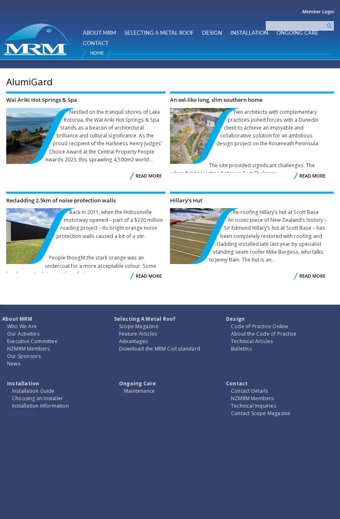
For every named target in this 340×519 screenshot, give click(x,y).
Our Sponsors (24, 356)
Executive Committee (32, 341)
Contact (96, 43)
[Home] (38, 35)
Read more (149, 176)
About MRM (99, 33)
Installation (249, 33)
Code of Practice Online (260, 326)
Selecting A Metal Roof (159, 33)
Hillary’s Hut (186, 200)
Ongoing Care (297, 33)
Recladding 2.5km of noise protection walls (61, 200)
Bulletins (241, 348)
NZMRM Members (28, 348)
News (13, 363)
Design (212, 33)
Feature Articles (138, 333)
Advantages (133, 341)
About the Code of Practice (263, 333)
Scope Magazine (138, 326)
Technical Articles (252, 341)
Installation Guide (33, 390)
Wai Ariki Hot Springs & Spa (41, 99)
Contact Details (249, 390)
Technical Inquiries (253, 405)
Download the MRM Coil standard (159, 348)
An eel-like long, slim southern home (216, 99)
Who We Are (22, 326)
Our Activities (23, 333)
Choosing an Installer (37, 398)
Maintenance (139, 390)
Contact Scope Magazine (260, 413)
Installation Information (40, 405)
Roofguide (24, 413)
